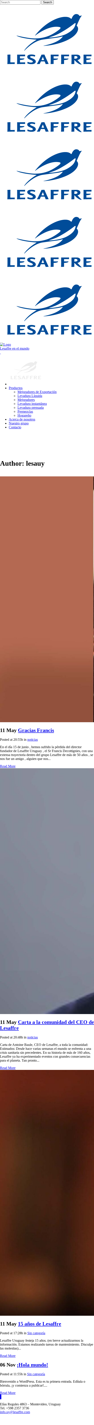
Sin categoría (36, 1333)
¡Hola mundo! (32, 1365)
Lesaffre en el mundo (14, 348)
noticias (32, 739)
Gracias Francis (36, 730)
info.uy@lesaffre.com (15, 1412)
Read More (8, 766)
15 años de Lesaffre (39, 1324)
